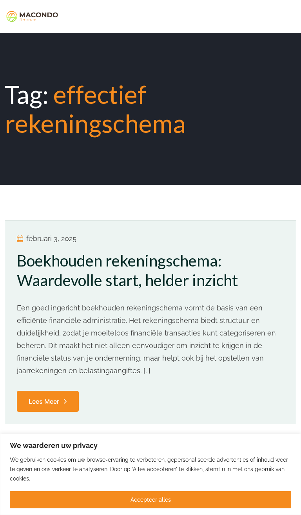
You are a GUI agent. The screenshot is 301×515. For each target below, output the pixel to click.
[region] (150, 474)
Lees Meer (44, 401)
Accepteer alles (151, 500)
